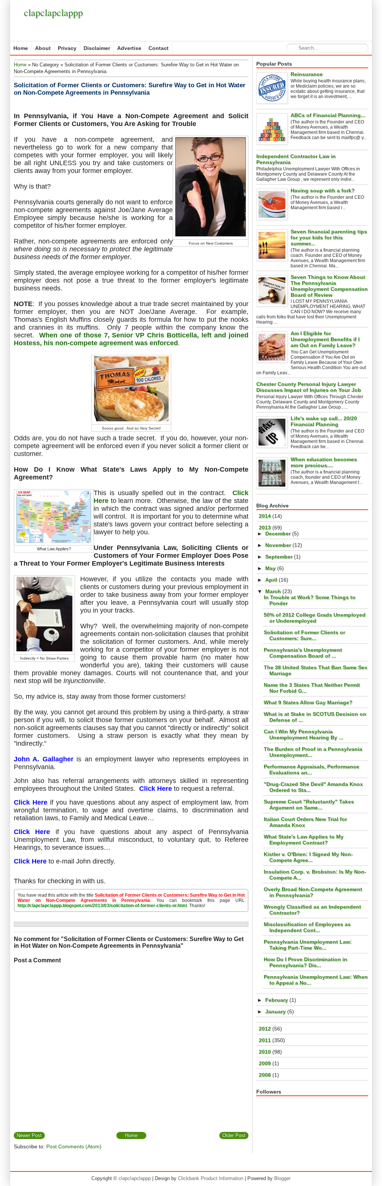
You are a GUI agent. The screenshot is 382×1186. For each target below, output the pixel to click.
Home (20, 48)
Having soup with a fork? (323, 191)
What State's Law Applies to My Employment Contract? (304, 840)
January (276, 1011)
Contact (158, 48)
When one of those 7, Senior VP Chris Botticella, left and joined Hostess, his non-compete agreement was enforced (131, 339)
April (272, 580)
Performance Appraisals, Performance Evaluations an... (311, 770)
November (278, 545)
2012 (265, 1029)
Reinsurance (307, 74)
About (43, 48)
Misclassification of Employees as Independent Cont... (307, 927)
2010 (265, 1052)
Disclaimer (97, 48)
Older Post (233, 1135)
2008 (265, 1075)
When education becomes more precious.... (324, 462)
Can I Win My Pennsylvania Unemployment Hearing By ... (303, 734)
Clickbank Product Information (210, 1178)
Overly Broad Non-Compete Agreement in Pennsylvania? (313, 892)
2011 (265, 1040)
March (273, 591)
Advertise (129, 48)
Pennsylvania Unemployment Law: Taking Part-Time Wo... (308, 945)
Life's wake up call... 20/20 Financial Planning (324, 421)
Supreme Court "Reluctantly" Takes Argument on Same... (309, 805)
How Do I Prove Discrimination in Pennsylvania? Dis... (305, 962)
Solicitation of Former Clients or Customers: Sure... (304, 635)
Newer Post (29, 1135)
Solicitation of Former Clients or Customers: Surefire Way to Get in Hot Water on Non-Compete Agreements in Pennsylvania (129, 89)
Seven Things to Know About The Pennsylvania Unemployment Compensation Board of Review (329, 286)
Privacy (67, 48)
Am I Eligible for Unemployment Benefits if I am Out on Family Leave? (325, 339)
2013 (265, 528)
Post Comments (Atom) (73, 1146)
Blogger (282, 1178)
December (278, 534)
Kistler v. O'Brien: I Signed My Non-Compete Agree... (308, 857)
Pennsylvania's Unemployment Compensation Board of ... (303, 653)
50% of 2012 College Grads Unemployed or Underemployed (315, 618)
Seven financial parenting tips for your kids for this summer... (329, 237)
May (271, 568)
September (279, 557)
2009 (265, 1063)
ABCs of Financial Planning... (328, 115)
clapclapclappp (53, 12)
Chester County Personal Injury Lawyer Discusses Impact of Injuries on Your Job (308, 387)
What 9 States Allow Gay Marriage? (308, 702)
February (277, 1000)
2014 (265, 516)
